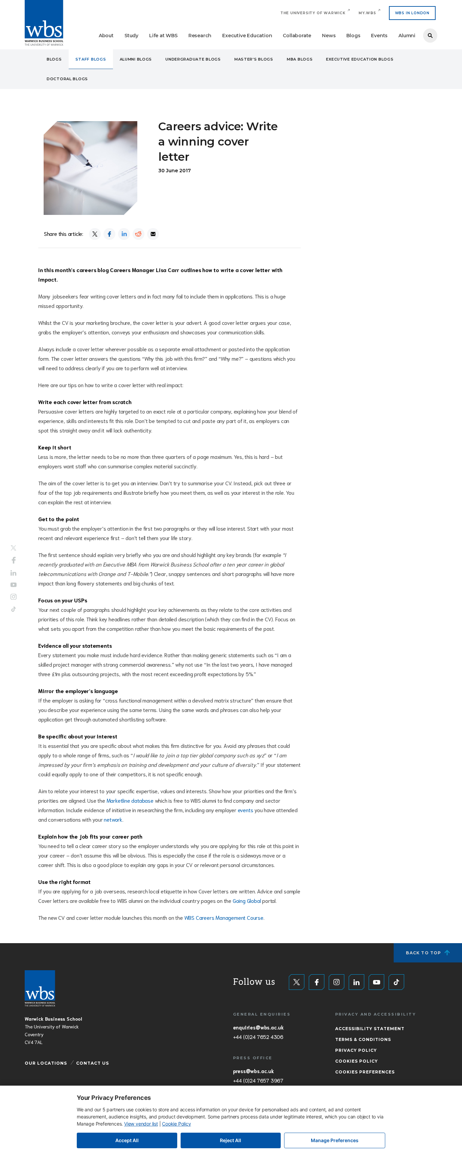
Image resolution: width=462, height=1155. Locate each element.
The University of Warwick (313, 13)
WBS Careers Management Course (223, 917)
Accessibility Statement (370, 1028)
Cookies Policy (356, 1061)
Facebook (13, 560)
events (245, 809)
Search (430, 35)
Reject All (230, 1140)
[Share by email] (153, 234)
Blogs (353, 35)
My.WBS (367, 13)
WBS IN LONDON (412, 13)
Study (131, 35)
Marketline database (130, 800)
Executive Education (247, 35)
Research (199, 35)
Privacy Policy (356, 1050)
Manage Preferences (335, 1140)
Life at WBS (163, 35)
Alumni (406, 35)
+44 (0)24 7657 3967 (258, 1080)
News (329, 35)
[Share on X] (95, 234)
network (113, 819)
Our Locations (46, 1063)
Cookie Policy (176, 1124)
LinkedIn (13, 573)
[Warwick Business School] (44, 23)
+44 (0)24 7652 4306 (258, 1036)
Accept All (127, 1140)
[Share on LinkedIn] (124, 234)
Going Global (247, 900)
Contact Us (92, 1063)
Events (379, 35)
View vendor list (141, 1124)
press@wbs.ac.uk (253, 1070)
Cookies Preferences (365, 1071)
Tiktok (13, 609)
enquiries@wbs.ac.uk (258, 1027)
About (106, 35)
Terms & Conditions (363, 1039)
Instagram (13, 597)
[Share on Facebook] (109, 234)
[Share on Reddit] (138, 234)
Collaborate (297, 35)
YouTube (13, 584)
